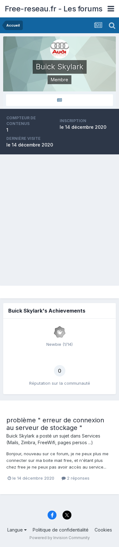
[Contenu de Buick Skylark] (59, 100)
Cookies (103, 529)
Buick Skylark (20, 435)
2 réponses (77, 478)
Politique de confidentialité (61, 529)
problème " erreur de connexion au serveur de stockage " (55, 424)
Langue (15, 529)
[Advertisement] (59, 220)
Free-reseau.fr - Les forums (53, 8)
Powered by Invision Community (60, 537)
